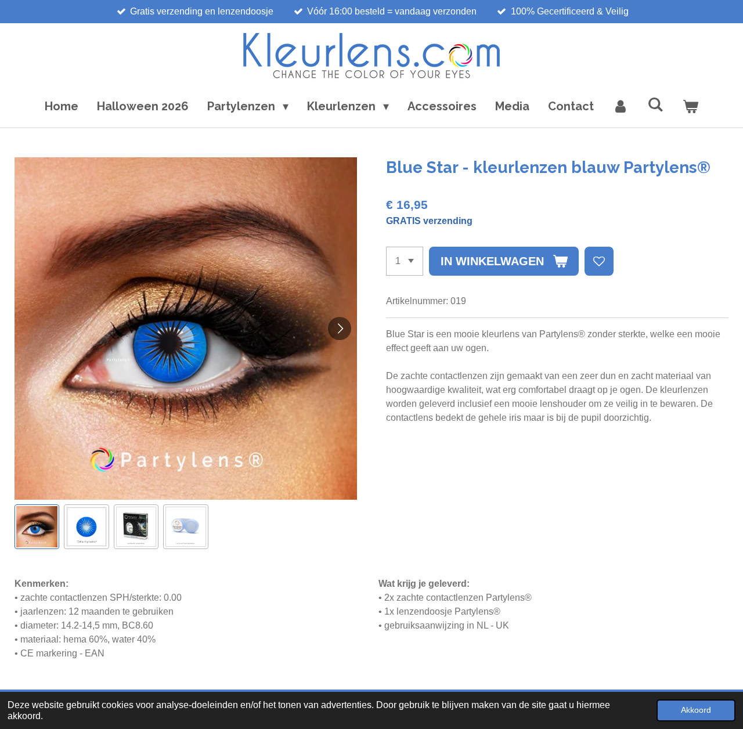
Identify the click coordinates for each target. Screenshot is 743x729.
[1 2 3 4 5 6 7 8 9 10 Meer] (404, 261)
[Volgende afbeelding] (339, 328)
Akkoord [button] (696, 709)
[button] (37, 526)
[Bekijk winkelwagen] (690, 106)
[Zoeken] (655, 104)
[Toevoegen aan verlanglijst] (599, 261)
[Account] (620, 106)
